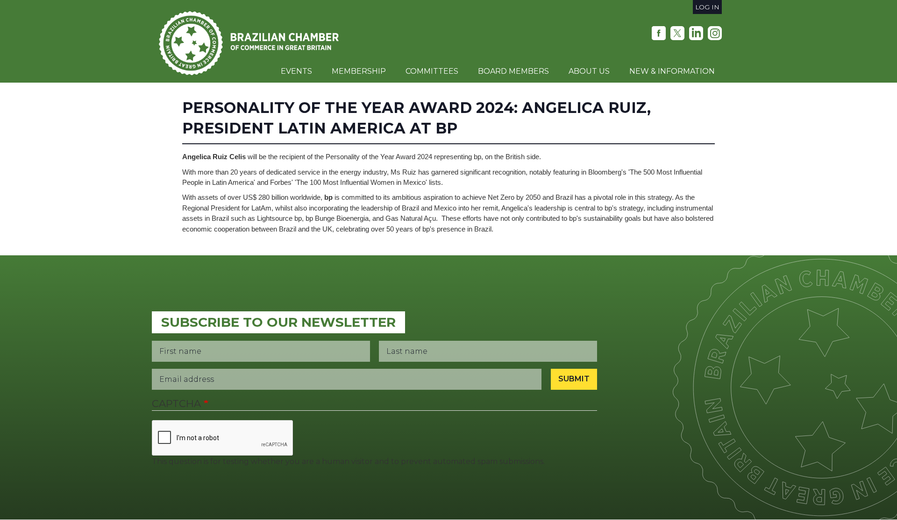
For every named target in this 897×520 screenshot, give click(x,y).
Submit (574, 378)
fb (659, 33)
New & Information (672, 71)
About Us (589, 71)
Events (296, 71)
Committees (432, 71)
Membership (359, 71)
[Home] (252, 43)
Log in (707, 7)
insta (715, 33)
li (696, 33)
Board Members (513, 71)
